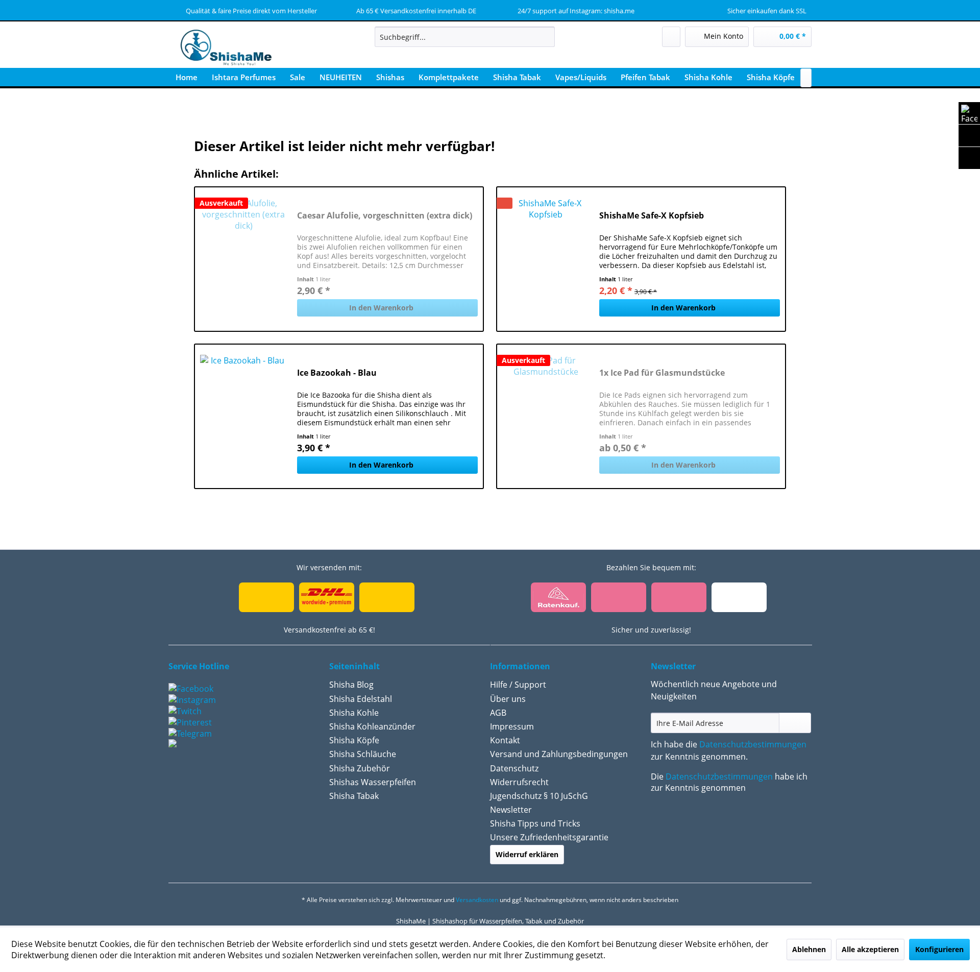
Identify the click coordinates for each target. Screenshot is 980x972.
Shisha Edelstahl (360, 698)
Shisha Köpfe (354, 740)
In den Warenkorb (381, 307)
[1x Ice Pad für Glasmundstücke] (545, 416)
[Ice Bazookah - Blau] (243, 416)
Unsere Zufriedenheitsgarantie (549, 837)
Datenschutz (514, 768)
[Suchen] (545, 37)
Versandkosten (477, 899)
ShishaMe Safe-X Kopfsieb (651, 215)
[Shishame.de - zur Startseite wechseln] (223, 48)
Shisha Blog (351, 684)
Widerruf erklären (527, 854)
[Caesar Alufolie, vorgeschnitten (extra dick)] (243, 259)
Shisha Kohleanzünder (372, 726)
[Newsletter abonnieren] (795, 723)
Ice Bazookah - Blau (337, 373)
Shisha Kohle (354, 712)
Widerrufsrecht (519, 782)
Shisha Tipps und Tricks (535, 823)
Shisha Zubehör (359, 768)
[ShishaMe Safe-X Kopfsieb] (545, 259)
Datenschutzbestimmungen (752, 744)
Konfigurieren (939, 949)
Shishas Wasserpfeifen (372, 782)
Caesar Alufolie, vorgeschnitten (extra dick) (384, 215)
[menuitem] (465, 37)
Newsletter (511, 809)
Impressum (512, 726)
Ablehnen (809, 949)
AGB (498, 712)
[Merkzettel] (671, 37)
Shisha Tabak (354, 795)
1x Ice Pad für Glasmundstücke (662, 373)
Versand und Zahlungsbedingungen (559, 754)
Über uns (508, 698)
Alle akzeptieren (870, 949)
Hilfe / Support (518, 684)
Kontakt (505, 740)
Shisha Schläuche (362, 754)
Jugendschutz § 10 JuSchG (539, 795)
